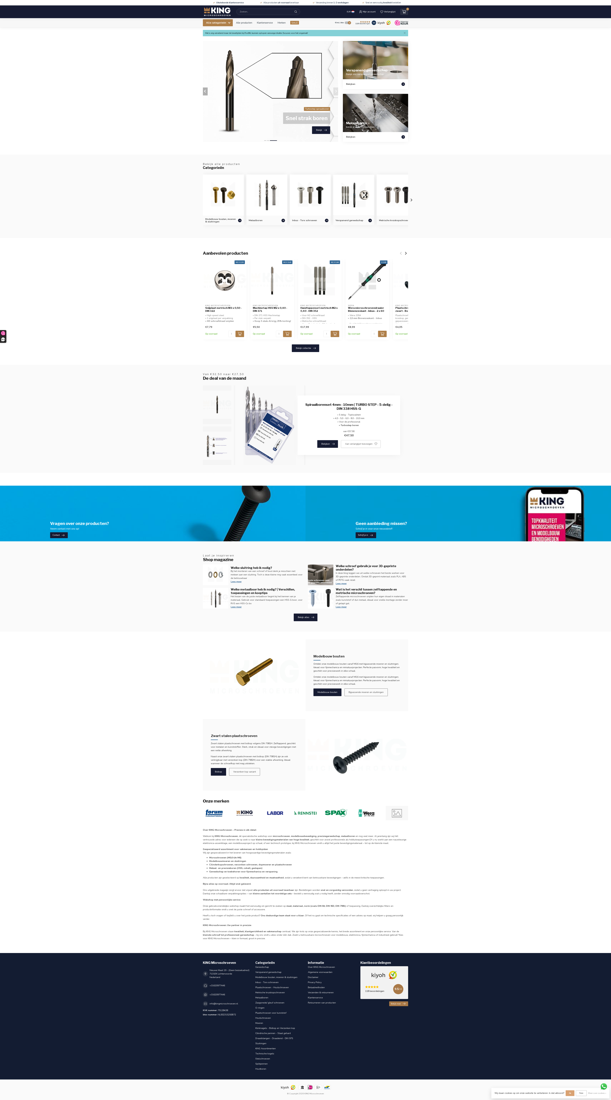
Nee (581, 1093)
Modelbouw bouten (327, 692)
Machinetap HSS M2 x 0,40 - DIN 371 (270, 309)
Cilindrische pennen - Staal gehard (273, 1033)
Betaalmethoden (316, 987)
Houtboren (260, 1068)
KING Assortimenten (265, 1048)
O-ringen (259, 1007)
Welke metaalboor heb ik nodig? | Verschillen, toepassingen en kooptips (263, 591)
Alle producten (244, 22)
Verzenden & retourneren (321, 992)
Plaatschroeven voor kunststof (270, 1012)
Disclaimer (313, 977)
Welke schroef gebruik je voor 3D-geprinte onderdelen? (366, 567)
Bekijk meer (396, 1003)
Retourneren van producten (322, 1002)
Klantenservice (265, 22)
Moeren (259, 1023)
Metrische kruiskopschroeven (270, 992)
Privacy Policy (315, 982)
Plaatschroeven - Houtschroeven (272, 987)
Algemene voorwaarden (320, 972)
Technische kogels (264, 1053)
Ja (570, 1093)
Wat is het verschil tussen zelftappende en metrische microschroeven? (366, 591)
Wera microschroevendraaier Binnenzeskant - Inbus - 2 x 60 (366, 309)
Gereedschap (262, 967)
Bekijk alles (303, 617)
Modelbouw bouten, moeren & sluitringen (276, 977)
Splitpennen (261, 1063)
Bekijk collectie (303, 348)
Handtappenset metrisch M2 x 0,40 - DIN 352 (319, 309)
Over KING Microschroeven (321, 967)
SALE (294, 22)
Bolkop (218, 771)
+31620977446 (217, 985)
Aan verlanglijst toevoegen (358, 443)
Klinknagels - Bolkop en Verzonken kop (275, 1028)
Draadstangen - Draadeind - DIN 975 (274, 1038)
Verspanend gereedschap (268, 972)
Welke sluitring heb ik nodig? (251, 567)
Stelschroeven (262, 1058)
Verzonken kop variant (244, 771)
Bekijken (325, 443)
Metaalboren (261, 997)
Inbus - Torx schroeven (267, 982)
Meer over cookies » (597, 1093)
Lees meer (236, 581)
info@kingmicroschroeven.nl (224, 1003)
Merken (281, 22)
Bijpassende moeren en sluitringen (366, 692)
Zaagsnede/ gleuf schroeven (269, 1002)
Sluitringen (260, 1043)
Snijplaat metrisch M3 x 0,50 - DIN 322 (223, 309)
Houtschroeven (263, 1018)
